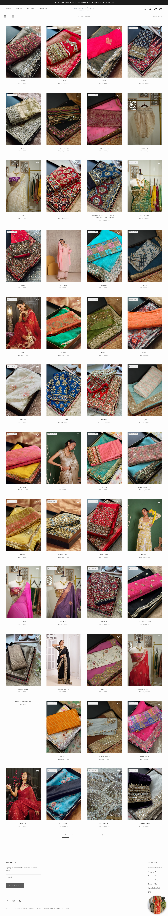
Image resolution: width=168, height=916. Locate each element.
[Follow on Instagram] (13, 901)
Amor (23, 353)
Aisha (23, 216)
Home (8, 9)
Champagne (104, 824)
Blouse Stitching (23, 702)
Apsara (104, 420)
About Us (43, 9)
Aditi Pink (104, 148)
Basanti (144, 555)
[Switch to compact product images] (13, 16)
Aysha (104, 487)
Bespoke (30, 9)
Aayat (63, 81)
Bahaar (23, 555)
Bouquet (64, 756)
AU (64, 487)
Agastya (144, 148)
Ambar (104, 285)
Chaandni (63, 824)
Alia (23, 285)
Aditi (23, 148)
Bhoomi (104, 622)
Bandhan (104, 555)
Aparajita (63, 420)
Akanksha (144, 216)
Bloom (104, 689)
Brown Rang (104, 756)
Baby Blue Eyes (144, 487)
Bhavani (63, 622)
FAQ (149, 892)
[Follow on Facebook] (7, 901)
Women (19, 9)
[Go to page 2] (102, 835)
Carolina (23, 824)
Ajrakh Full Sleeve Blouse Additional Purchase (104, 217)
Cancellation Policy (154, 888)
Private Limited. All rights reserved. (52, 909)
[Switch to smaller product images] (9, 16)
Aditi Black (64, 148)
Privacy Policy (153, 884)
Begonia (23, 622)
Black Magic (63, 689)
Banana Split (64, 555)
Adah (104, 81)
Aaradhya (23, 81)
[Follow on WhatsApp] (20, 901)
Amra (63, 353)
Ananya (104, 353)
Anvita (23, 420)
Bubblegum (145, 756)
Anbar (145, 353)
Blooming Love (145, 689)
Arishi (23, 487)
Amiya (144, 285)
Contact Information (155, 867)
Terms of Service (154, 880)
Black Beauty (145, 622)
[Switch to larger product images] (5, 16)
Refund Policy (153, 875)
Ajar (64, 216)
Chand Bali (145, 824)
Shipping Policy (153, 871)
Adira (144, 81)
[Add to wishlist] (37, 28)
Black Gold (23, 689)
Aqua (144, 420)
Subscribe (14, 885)
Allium (64, 285)
